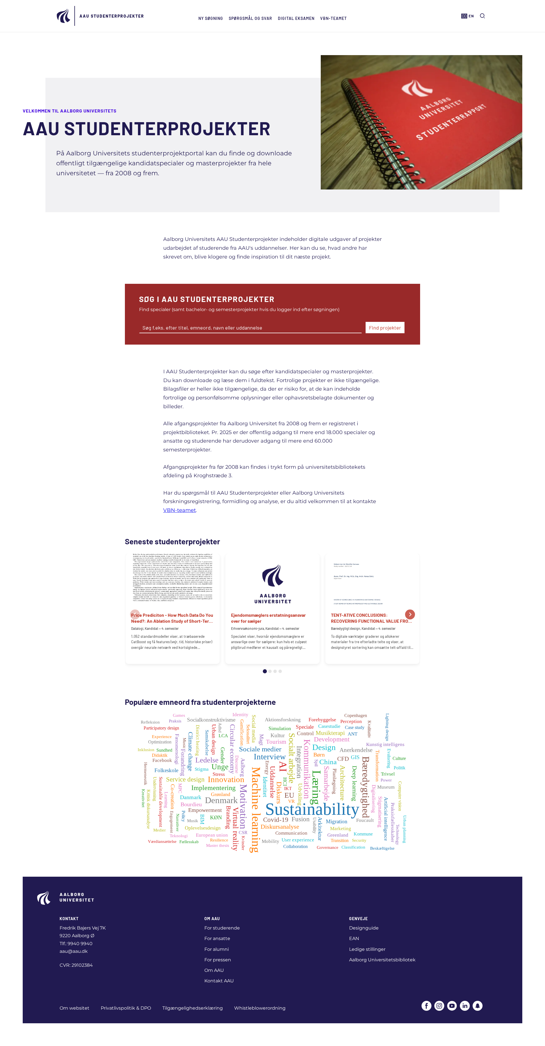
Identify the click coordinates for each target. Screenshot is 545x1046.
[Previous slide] (135, 615)
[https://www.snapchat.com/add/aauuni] (478, 1006)
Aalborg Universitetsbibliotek (382, 959)
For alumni (216, 949)
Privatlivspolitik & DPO (126, 1008)
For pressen (217, 959)
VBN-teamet (333, 18)
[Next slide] (410, 615)
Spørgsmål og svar (250, 18)
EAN (354, 938)
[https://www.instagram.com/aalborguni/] (439, 1006)
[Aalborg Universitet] (64, 16)
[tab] (265, 671)
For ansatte (217, 938)
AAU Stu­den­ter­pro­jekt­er (111, 16)
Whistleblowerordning (260, 1008)
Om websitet (74, 1008)
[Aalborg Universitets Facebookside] (426, 1006)
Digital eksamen (296, 18)
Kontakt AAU (219, 981)
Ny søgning (210, 18)
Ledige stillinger (367, 949)
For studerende (222, 928)
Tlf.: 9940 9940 (76, 943)
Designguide (364, 928)
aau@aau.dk (74, 951)
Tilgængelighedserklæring (192, 1008)
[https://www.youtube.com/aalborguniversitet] (452, 1006)
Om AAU (214, 970)
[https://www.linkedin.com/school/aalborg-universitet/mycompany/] (465, 1006)
